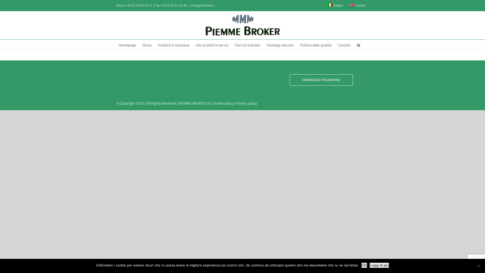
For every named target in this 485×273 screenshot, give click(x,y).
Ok (364, 265)
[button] (358, 45)
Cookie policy (223, 103)
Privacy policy (246, 103)
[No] (478, 265)
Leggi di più (379, 265)
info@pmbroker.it (202, 5)
